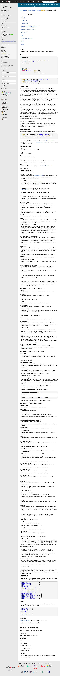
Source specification (26, 21)
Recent (29, 1)
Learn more (44, 6)
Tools (36, 1)
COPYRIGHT (23, 43)
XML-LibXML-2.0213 (34, 10)
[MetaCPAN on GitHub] (9, 671)
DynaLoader (3, 47)
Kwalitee (4, 34)
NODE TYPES (23, 34)
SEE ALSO (22, 37)
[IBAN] (26, 672)
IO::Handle (3, 51)
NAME (22, 15)
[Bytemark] (30, 666)
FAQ (33, 1)
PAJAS (4, 111)
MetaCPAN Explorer (6, 62)
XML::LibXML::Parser (40, 142)
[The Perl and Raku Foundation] (48, 672)
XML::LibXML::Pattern (48, 239)
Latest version (5, 88)
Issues (4, 26)
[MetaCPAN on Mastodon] (13, 671)
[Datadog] (36, 666)
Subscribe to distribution (8, 65)
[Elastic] (49, 666)
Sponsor (20, 1)
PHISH (4, 113)
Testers (4, 31)
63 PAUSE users (4, 94)
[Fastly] (35, 668)
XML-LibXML (5, 6)
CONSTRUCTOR (24, 20)
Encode (2, 48)
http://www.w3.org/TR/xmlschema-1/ (29, 392)
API (38, 1)
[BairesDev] (22, 666)
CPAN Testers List (4, 56)
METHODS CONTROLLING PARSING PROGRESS (30, 25)
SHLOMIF (5, 114)
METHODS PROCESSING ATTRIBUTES (28, 29)
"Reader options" (49, 140)
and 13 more (3, 53)
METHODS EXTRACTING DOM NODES (28, 28)
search (4, 70)
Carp (2, 46)
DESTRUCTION (23, 32)
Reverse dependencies (5, 54)
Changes (4, 21)
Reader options (25, 23)
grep (4, 74)
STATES (22, 35)
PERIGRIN (5, 107)
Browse (4, 19)
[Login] (56, 2)
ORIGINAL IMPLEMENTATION (27, 38)
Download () (7, 15)
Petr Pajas (5, 99)
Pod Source (5, 18)
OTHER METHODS (24, 31)
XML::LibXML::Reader (26, 57)
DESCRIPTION (23, 18)
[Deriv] (43, 666)
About (17, 1)
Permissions (5, 63)
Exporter (3, 50)
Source (4, 17)
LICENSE (22, 44)
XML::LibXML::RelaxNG (39, 175)
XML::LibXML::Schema (39, 182)
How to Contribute (6, 27)
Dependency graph (5, 57)
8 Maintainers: (5, 106)
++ (42, 10)
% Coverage (5, 35)
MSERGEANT (5, 109)
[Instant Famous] (30, 672)
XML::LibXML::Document (47, 165)
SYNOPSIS (23, 17)
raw (7, 17)
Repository (5, 25)
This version (5, 87)
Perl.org (49, 663)
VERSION (22, 41)
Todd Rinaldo (5, 103)
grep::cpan (25, 1)
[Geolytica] (22, 672)
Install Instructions (6, 66)
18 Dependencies (5, 44)
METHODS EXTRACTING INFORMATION (29, 26)
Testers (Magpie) (6, 32)
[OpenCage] (44, 672)
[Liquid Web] (36, 672)
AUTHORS (23, 40)
